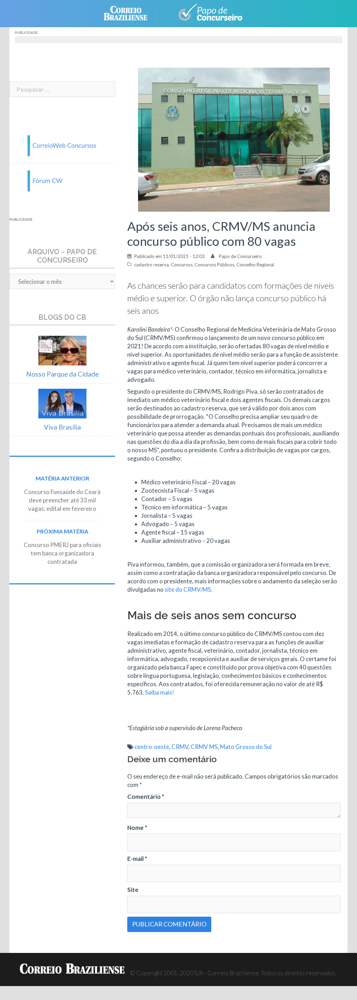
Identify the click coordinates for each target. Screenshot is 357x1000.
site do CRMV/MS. (188, 589)
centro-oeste (152, 746)
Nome (137, 827)
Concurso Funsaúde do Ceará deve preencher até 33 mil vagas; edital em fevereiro (62, 500)
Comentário (145, 796)
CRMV (180, 746)
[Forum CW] (62, 180)
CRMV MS (204, 746)
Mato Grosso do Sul (246, 746)
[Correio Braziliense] (131, 12)
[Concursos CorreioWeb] (62, 145)
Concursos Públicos (214, 264)
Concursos (181, 264)
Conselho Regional (255, 264)
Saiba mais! (159, 692)
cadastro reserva (151, 264)
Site (132, 889)
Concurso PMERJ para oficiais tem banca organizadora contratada (62, 553)
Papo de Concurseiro (240, 256)
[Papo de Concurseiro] (206, 12)
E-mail (137, 858)
